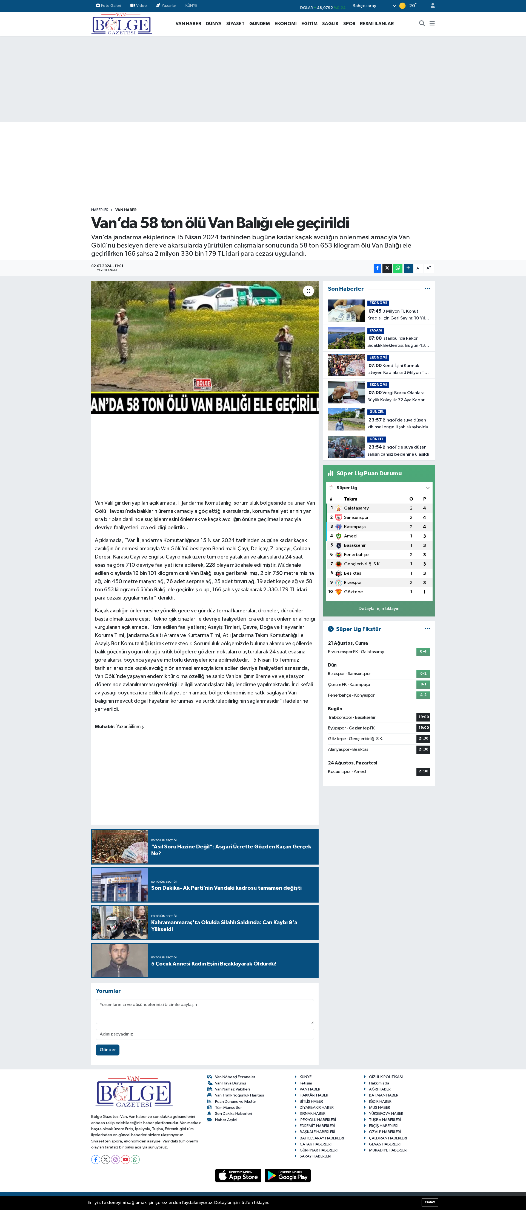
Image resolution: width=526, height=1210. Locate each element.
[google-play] (288, 1175)
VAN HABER (188, 23)
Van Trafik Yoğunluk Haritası (239, 1095)
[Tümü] (427, 289)
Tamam (430, 1202)
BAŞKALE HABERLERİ (317, 1132)
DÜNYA (214, 23)
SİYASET (235, 23)
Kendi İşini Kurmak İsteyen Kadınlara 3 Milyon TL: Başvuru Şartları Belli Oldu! (397, 369)
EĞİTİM (309, 23)
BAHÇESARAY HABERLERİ (322, 1138)
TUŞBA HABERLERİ (385, 1120)
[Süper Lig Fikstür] (427, 629)
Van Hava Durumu (230, 1083)
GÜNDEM (259, 23)
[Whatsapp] (135, 1159)
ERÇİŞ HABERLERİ (383, 1126)
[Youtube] (125, 1159)
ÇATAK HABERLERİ (315, 1144)
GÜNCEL (377, 412)
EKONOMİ (286, 23)
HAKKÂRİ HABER (314, 1095)
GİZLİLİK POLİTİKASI (386, 1077)
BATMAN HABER (383, 1095)
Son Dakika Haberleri (233, 1114)
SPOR (349, 23)
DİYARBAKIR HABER (317, 1108)
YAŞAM (376, 330)
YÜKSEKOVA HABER (386, 1114)
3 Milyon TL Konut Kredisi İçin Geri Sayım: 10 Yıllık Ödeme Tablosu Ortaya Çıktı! (398, 315)
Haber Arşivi (226, 1120)
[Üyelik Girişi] (430, 6)
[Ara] (422, 23)
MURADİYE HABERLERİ (388, 1150)
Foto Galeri (111, 6)
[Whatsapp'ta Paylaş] (397, 268)
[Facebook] (95, 1159)
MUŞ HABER (379, 1108)
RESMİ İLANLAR (377, 23)
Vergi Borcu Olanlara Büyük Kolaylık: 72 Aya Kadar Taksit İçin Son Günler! (396, 396)
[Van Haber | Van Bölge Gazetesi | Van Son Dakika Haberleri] (121, 23)
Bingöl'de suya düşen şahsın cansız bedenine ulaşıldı (398, 451)
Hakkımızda (379, 1083)
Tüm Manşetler (228, 1108)
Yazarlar (169, 6)
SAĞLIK (330, 23)
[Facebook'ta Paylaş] (377, 268)
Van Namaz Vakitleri (232, 1089)
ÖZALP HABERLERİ (385, 1132)
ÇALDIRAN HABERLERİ (388, 1138)
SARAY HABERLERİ (315, 1156)
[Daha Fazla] (408, 268)
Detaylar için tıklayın (379, 608)
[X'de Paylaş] (387, 268)
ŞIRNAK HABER (312, 1114)
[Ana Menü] (432, 23)
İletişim (306, 1083)
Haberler (99, 210)
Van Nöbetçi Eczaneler (235, 1077)
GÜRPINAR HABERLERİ (319, 1150)
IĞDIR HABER (380, 1102)
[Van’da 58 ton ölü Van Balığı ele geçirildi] (205, 347)
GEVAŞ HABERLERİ (385, 1144)
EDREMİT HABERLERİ (317, 1126)
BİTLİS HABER (311, 1102)
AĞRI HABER (380, 1089)
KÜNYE (191, 6)
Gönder (108, 1050)
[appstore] (239, 1175)
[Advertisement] (263, 78)
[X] (105, 1159)
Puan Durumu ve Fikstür (235, 1102)
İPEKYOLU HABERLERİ (318, 1120)
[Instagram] (115, 1159)
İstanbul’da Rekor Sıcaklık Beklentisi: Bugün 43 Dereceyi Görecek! (396, 342)
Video (141, 6)
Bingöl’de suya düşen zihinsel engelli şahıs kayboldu (397, 424)
